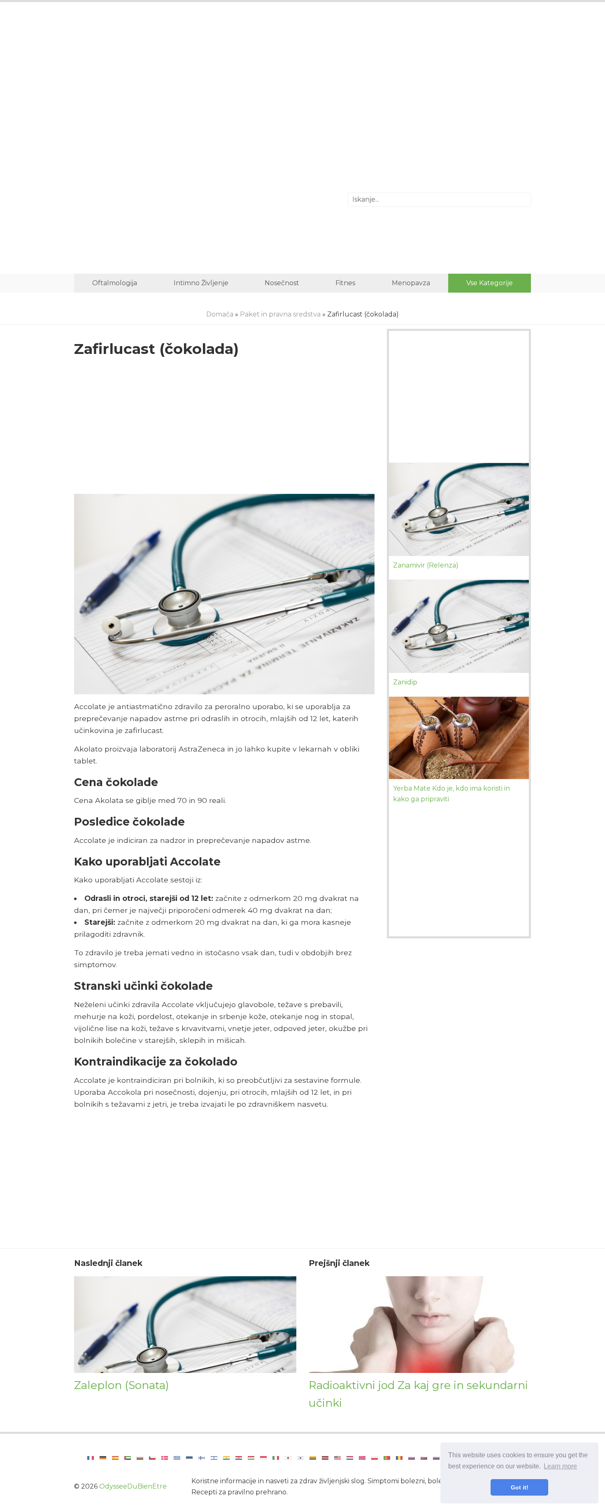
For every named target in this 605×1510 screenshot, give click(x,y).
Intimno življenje (201, 283)
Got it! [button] (519, 1487)
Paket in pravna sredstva (280, 314)
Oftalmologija (114, 283)
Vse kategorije (489, 283)
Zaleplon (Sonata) (121, 1385)
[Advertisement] (302, 76)
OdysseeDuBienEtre (133, 1486)
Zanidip (405, 682)
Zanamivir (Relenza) (425, 565)
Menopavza (411, 283)
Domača (219, 314)
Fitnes (345, 283)
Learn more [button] (560, 1466)
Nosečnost (282, 283)
